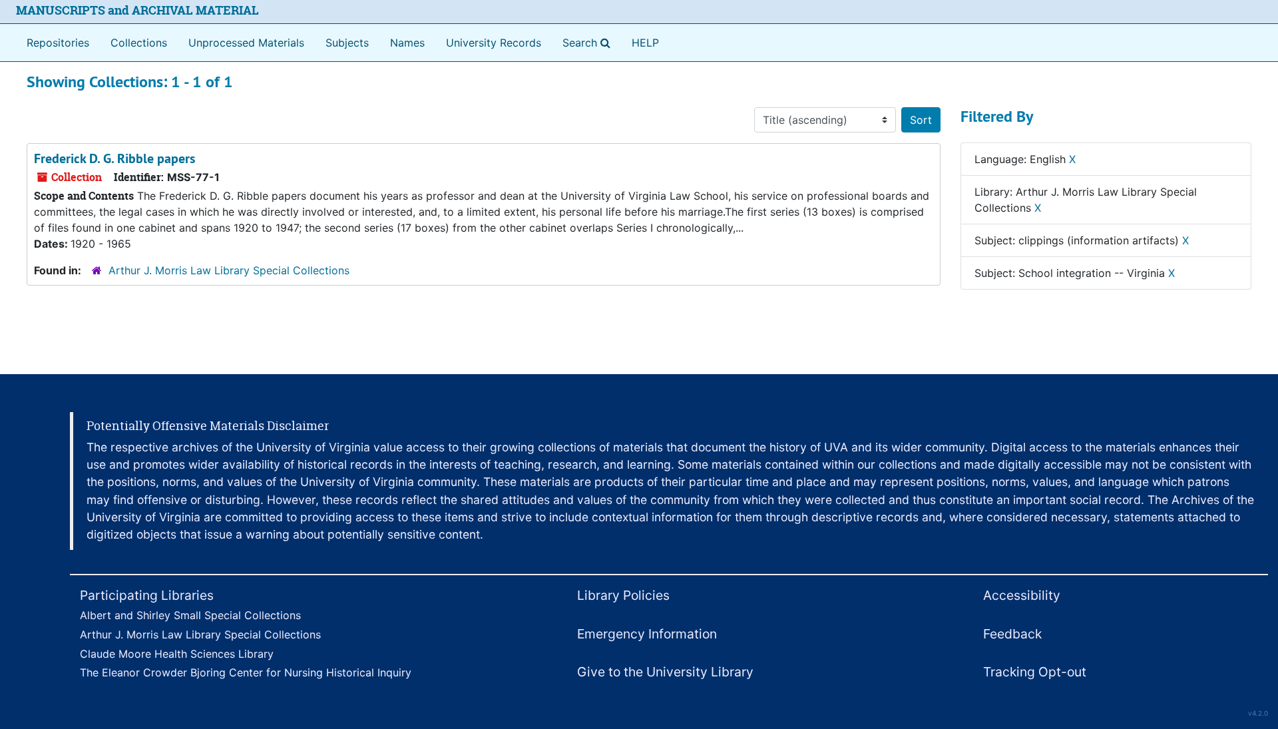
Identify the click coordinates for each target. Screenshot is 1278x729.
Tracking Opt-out (1034, 672)
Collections (138, 42)
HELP (645, 42)
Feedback (1012, 634)
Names (407, 42)
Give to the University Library (665, 672)
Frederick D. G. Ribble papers (114, 158)
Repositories (58, 42)
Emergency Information (647, 634)
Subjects (347, 42)
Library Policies (623, 595)
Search (589, 42)
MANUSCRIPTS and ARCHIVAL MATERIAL (137, 10)
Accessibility (1021, 595)
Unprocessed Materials (246, 42)
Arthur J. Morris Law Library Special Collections (228, 270)
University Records (493, 42)
